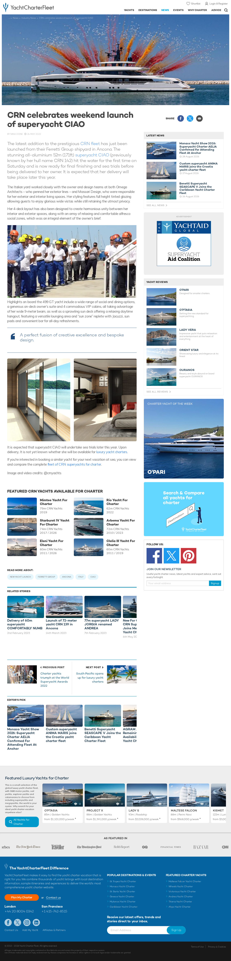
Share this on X (190, 118)
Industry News (28, 18)
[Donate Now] (184, 243)
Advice (216, 10)
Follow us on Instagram (26, 922)
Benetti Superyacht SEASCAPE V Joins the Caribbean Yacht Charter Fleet (197, 188)
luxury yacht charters (111, 452)
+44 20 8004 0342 (19, 911)
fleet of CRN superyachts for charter (74, 464)
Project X (95, 810)
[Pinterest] (188, 555)
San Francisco (52, 906)
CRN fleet (90, 143)
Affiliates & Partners (54, 930)
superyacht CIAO (92, 155)
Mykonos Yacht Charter (123, 901)
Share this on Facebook (180, 118)
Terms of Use (197, 946)
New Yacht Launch (20, 577)
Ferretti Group (46, 577)
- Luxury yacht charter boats (35, 7)
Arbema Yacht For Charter (120, 522)
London (10, 906)
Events (178, 10)
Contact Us (11, 930)
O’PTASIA (185, 310)
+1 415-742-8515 (54, 911)
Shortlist (195, 3)
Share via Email (199, 118)
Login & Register (219, 3)
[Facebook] (154, 555)
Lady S (134, 810)
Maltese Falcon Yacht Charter (185, 881)
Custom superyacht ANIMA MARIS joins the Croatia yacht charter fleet (198, 167)
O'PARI (184, 290)
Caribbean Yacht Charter (124, 906)
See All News (155, 205)
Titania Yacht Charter (180, 901)
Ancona (66, 577)
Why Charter (197, 10)
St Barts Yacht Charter (122, 891)
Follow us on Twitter (17, 922)
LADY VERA (187, 329)
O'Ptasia (51, 810)
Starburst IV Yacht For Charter (54, 522)
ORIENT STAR (189, 350)
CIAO (93, 577)
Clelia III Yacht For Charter (120, 543)
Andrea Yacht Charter (181, 896)
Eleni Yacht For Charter (51, 543)
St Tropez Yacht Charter (123, 881)
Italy (80, 577)
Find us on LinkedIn (36, 922)
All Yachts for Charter (21, 821)
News (165, 10)
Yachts (129, 10)
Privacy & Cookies (217, 946)
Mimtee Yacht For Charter (53, 502)
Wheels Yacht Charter (181, 886)
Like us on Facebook (8, 922)
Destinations (147, 10)
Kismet (218, 810)
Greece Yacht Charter (122, 896)
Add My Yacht (30, 930)
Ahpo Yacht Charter (180, 906)
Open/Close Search (226, 10)
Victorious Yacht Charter (182, 891)
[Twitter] (171, 555)
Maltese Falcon (184, 810)
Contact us (53, 897)
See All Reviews (157, 391)
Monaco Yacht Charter (122, 886)
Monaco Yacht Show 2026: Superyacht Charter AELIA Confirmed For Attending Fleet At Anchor (198, 148)
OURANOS (187, 370)
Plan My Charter (21, 897)
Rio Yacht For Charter (117, 502)
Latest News (155, 135)
